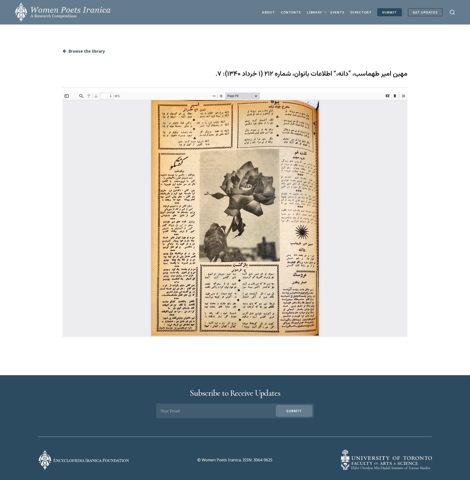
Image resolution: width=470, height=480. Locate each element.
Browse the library (86, 51)
